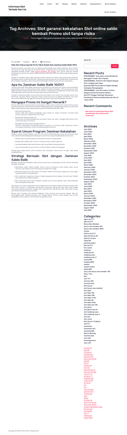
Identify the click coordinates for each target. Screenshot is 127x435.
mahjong (87, 250)
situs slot (87, 368)
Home (42, 4)
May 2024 (87, 189)
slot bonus (87, 383)
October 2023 (89, 203)
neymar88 (88, 260)
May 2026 (87, 134)
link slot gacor (88, 409)
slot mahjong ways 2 (92, 314)
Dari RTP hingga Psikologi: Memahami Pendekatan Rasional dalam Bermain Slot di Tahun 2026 (101, 97)
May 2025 (87, 160)
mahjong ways (89, 255)
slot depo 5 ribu (90, 298)
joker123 (86, 361)
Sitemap (65, 4)
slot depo (87, 291)
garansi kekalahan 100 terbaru (45, 71)
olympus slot (88, 365)
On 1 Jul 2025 (15, 62)
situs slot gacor (89, 389)
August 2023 (89, 208)
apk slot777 (88, 222)
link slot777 (88, 245)
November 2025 (90, 146)
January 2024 (89, 196)
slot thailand (88, 411)
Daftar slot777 (90, 233)
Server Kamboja (110, 4)
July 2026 (88, 129)
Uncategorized (90, 340)
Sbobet (73, 4)
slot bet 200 (88, 281)
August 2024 (89, 182)
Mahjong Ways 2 (95, 4)
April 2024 (88, 191)
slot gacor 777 (88, 376)
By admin (26, 62)
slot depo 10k (89, 293)
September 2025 (90, 151)
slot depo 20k (89, 295)
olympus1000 (89, 262)
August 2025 (89, 153)
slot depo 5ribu (90, 302)
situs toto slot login (90, 372)
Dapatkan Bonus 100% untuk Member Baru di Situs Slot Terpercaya (99, 113)
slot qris (87, 317)
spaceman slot (89, 329)
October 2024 (89, 177)
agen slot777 (89, 219)
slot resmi (88, 319)
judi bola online (90, 243)
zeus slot (87, 343)
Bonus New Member (91, 224)
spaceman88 (89, 331)
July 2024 (88, 184)
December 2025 (90, 144)
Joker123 (87, 241)
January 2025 (89, 170)
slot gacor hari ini (91, 310)
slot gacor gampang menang (93, 407)
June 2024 (88, 186)
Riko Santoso (90, 111)
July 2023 (87, 210)
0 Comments (46, 62)
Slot (57, 4)
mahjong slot (89, 252)
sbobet (86, 264)
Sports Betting (90, 333)
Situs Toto (88, 274)
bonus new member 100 (93, 226)
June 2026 (88, 132)
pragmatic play (89, 378)
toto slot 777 (88, 374)
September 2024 (90, 179)
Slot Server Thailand (92, 321)
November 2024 (90, 174)
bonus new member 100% (94, 229)
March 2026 (88, 139)
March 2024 (88, 193)
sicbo (85, 396)
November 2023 (90, 201)
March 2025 (88, 165)
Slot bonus (88, 286)
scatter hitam (88, 381)
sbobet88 (88, 269)
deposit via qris (90, 238)
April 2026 (88, 136)
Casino (49, 4)
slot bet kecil (89, 283)
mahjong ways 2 (90, 257)
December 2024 (90, 172)
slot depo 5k (89, 300)
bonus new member (90, 359)
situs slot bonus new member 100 (97, 272)
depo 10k (86, 350)
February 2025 (89, 167)
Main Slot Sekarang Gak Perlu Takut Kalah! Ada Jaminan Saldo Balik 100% (44, 65)
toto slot (87, 338)
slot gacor (88, 307)
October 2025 (89, 148)
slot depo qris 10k (91, 305)
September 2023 (90, 205)
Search (87, 60)
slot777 (87, 324)
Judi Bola (83, 4)
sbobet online (89, 267)
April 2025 (88, 163)
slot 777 (87, 279)
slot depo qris (88, 394)
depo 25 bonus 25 (91, 236)
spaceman (88, 326)
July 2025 (87, 155)
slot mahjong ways (91, 312)
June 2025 (88, 158)
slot (85, 385)
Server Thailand (110, 12)
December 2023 (90, 198)
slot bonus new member (93, 288)
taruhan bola (89, 336)
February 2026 (89, 141)
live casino (88, 248)
